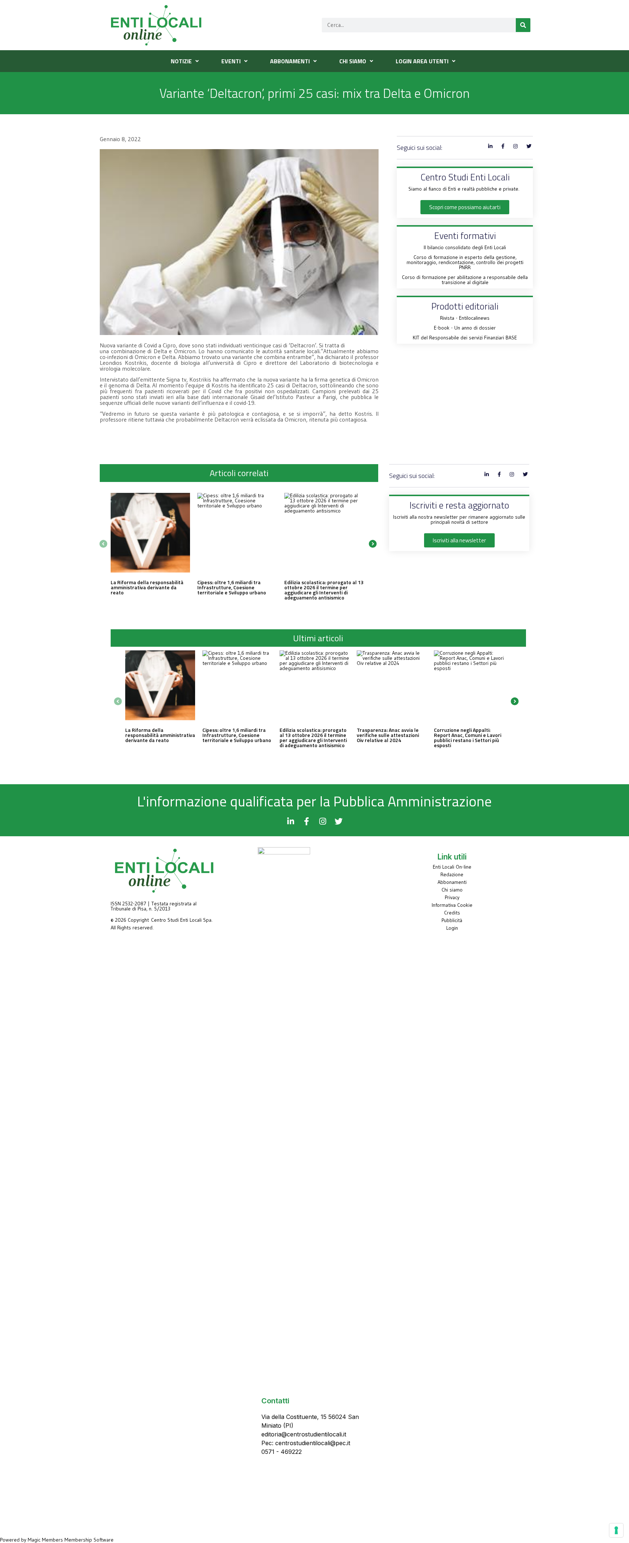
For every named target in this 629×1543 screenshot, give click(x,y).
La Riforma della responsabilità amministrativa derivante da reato (147, 587)
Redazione (451, 874)
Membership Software (89, 1539)
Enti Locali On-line (452, 867)
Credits (452, 912)
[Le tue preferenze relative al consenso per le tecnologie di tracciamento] (616, 1530)
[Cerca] (523, 25)
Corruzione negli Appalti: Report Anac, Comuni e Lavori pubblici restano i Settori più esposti (467, 737)
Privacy (452, 897)
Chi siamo (452, 889)
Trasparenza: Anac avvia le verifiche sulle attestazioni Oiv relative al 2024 (388, 735)
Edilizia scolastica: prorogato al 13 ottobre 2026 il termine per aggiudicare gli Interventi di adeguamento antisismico (324, 589)
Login (452, 928)
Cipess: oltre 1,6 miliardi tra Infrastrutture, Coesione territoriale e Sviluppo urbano (231, 587)
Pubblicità (452, 920)
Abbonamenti (452, 882)
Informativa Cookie (452, 905)
